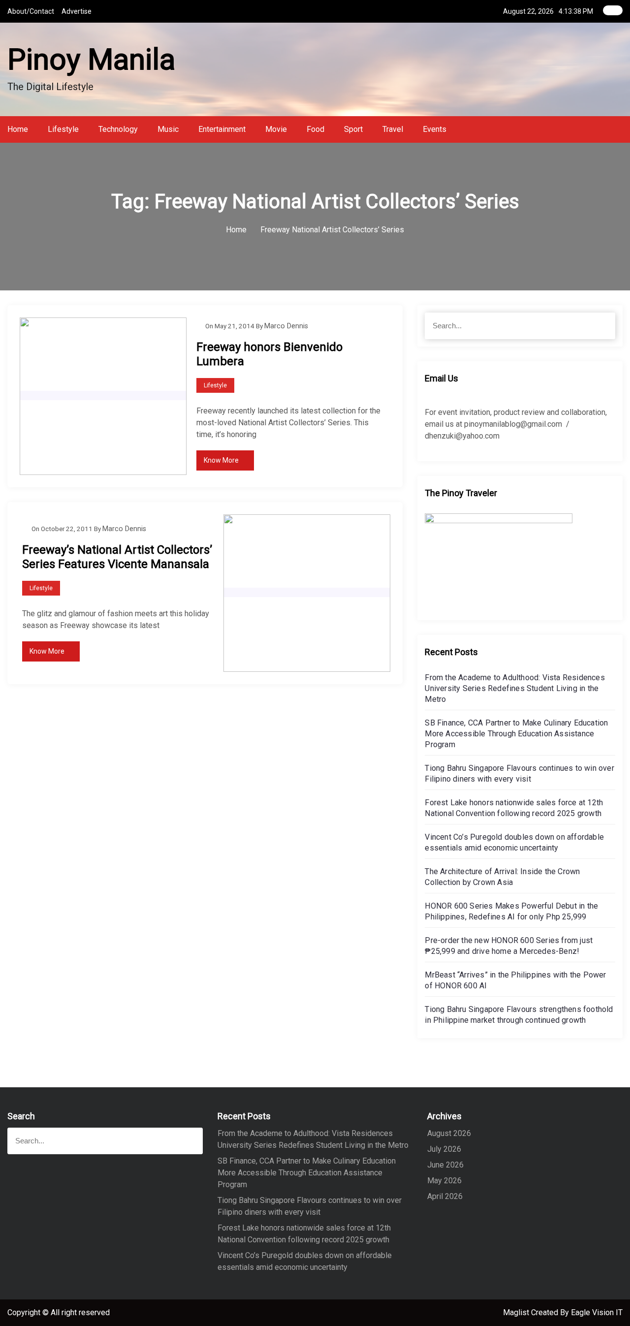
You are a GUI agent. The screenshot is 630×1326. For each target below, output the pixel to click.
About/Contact (30, 11)
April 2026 (445, 1196)
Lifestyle (63, 129)
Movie (276, 129)
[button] (620, 129)
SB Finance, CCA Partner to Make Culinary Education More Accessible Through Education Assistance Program (516, 733)
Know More (221, 460)
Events (434, 129)
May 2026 (444, 1180)
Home (17, 129)
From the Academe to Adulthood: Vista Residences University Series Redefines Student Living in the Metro (514, 688)
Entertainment (222, 129)
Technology (118, 129)
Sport (353, 129)
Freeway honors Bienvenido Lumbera (269, 354)
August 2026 (449, 1133)
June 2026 (445, 1164)
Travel (392, 129)
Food (315, 129)
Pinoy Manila (91, 59)
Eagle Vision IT (597, 1312)
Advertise (77, 11)
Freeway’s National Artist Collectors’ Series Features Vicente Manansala (117, 557)
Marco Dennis (286, 326)
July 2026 (444, 1149)
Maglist (517, 1312)
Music (168, 129)
